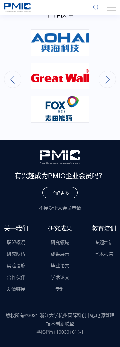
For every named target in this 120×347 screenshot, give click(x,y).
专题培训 (104, 242)
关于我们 (16, 228)
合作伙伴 (16, 277)
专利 (60, 288)
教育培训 (104, 228)
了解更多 (60, 192)
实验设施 (16, 265)
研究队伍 (16, 253)
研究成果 (60, 228)
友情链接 (16, 288)
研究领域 (60, 242)
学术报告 (104, 253)
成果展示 (60, 253)
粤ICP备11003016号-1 (60, 331)
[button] (107, 79)
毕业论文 (60, 265)
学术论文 (60, 277)
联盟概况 (16, 242)
